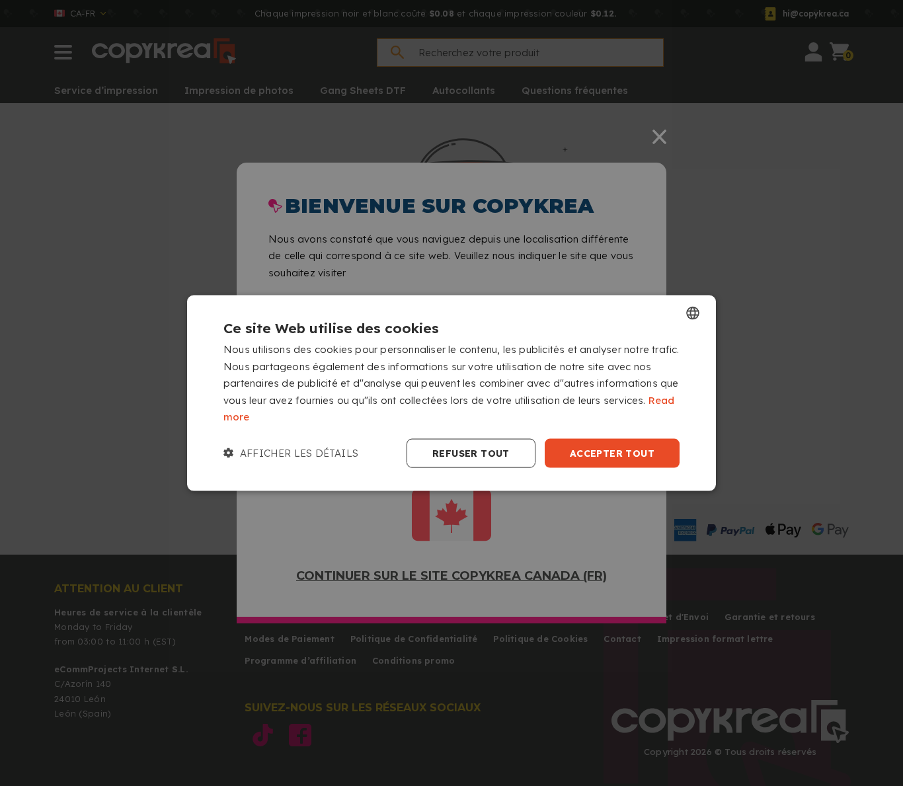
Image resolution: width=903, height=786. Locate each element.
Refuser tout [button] (471, 453)
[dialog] (451, 393)
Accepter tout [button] (612, 453)
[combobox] (692, 312)
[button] (290, 453)
